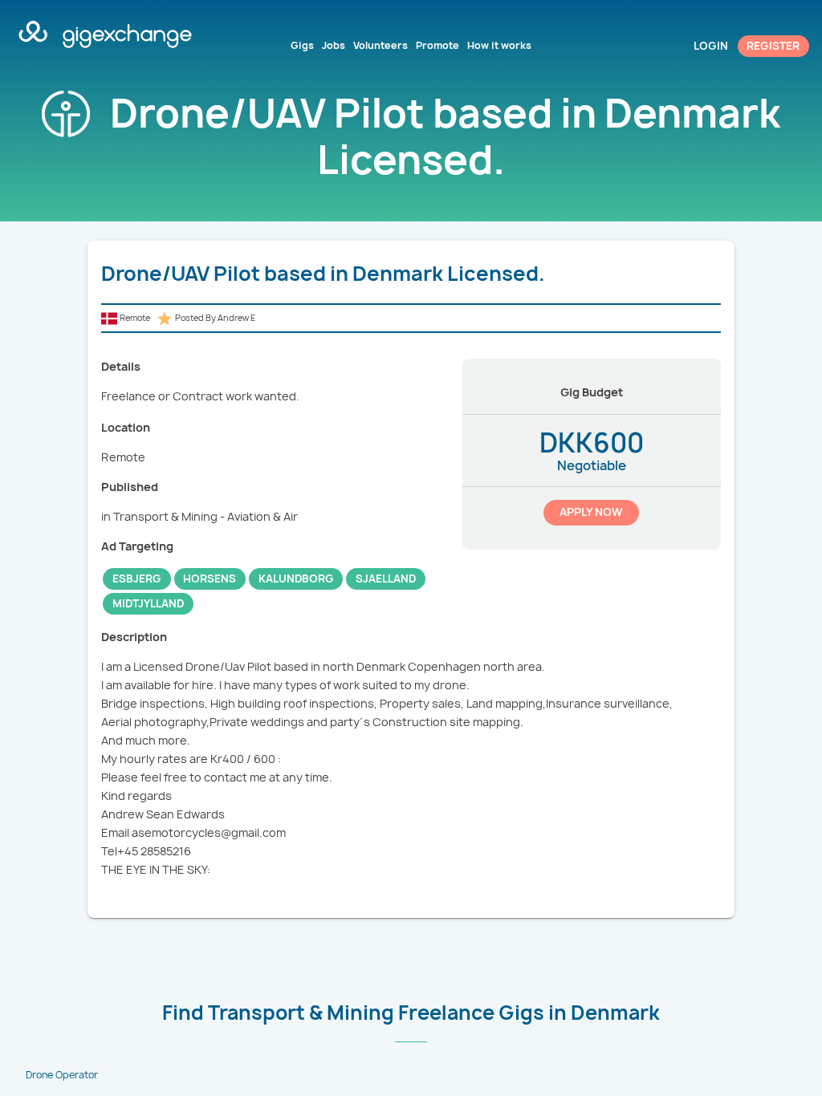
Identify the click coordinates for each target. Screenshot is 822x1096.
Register (773, 46)
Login (711, 46)
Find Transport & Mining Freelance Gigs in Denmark (411, 1012)
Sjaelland (386, 578)
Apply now (591, 512)
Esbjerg (136, 578)
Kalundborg (296, 578)
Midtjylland (148, 603)
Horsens (209, 578)
